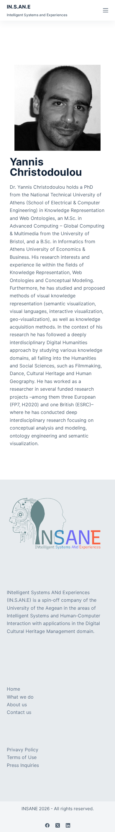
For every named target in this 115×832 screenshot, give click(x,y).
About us (17, 704)
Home (13, 689)
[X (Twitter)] (57, 825)
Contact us (19, 712)
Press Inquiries (23, 765)
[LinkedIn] (68, 825)
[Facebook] (47, 825)
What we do (20, 697)
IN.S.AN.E (18, 7)
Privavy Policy (22, 750)
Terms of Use (22, 757)
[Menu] (105, 10)
